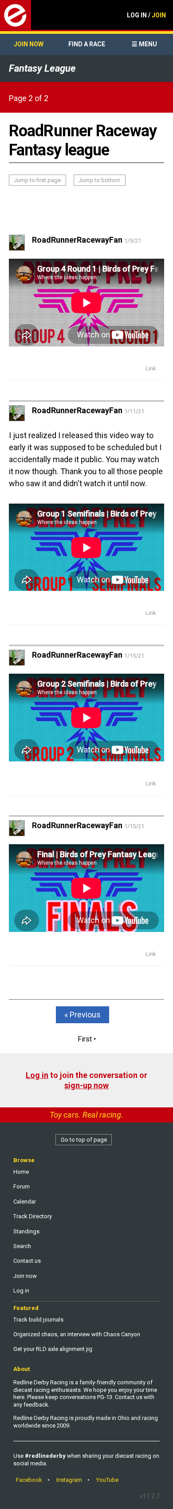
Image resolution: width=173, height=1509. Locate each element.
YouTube (107, 1479)
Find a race (86, 44)
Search (22, 1246)
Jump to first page (37, 180)
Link (150, 368)
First (85, 1039)
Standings (26, 1231)
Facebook (29, 1479)
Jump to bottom (99, 180)
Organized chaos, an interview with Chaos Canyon (76, 1334)
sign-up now (86, 1085)
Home (21, 1171)
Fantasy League (42, 68)
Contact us (27, 1260)
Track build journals (38, 1319)
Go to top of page (84, 1139)
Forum (21, 1186)
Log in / (146, 15)
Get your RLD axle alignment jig (52, 1349)
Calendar (24, 1201)
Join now (28, 44)
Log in (37, 1075)
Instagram (69, 1479)
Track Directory (32, 1216)
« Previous (82, 1014)
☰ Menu (144, 44)
